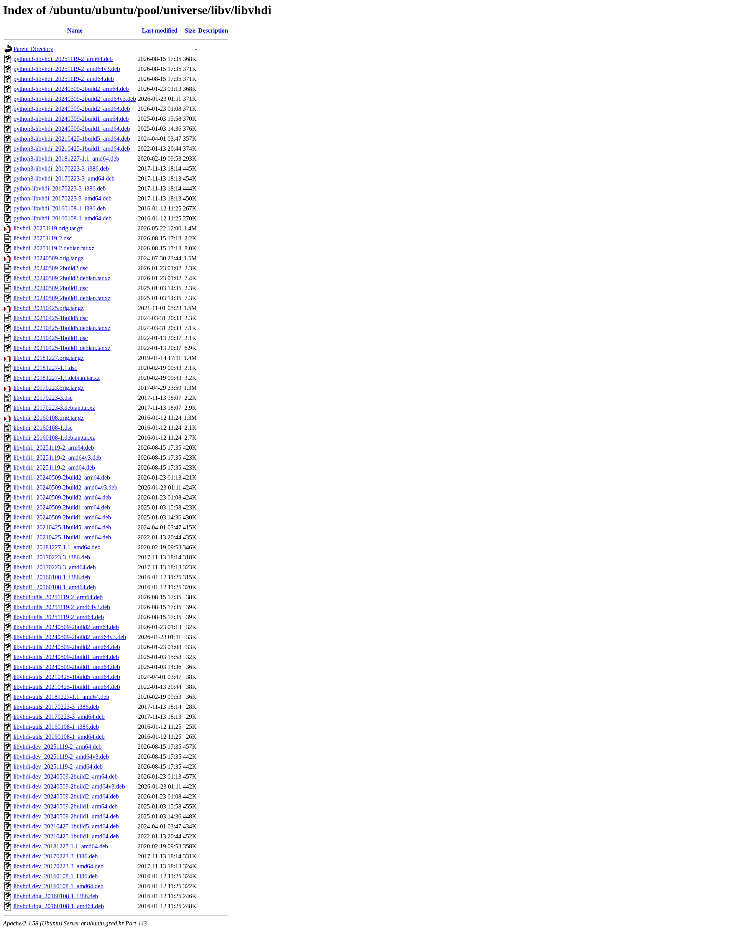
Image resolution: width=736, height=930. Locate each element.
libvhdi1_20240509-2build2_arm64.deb (61, 477)
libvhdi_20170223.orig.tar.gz (48, 387)
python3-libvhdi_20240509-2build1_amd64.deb (71, 128)
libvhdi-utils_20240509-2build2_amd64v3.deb (69, 637)
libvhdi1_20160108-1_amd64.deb (54, 587)
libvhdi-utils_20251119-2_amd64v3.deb (61, 607)
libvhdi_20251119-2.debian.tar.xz (53, 248)
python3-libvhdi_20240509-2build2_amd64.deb (71, 108)
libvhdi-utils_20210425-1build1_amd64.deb (66, 687)
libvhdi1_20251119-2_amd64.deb (54, 467)
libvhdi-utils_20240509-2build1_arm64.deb (66, 657)
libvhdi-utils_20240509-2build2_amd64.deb (66, 647)
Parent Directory (33, 49)
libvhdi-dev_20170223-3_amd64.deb (58, 866)
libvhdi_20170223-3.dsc (42, 397)
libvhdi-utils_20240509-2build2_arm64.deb (66, 627)
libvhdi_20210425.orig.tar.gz (48, 308)
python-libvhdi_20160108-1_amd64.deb (62, 218)
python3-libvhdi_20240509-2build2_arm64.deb (71, 88)
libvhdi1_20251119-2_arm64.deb (53, 447)
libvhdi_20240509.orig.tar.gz (48, 258)
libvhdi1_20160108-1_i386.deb (51, 577)
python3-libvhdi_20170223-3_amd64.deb (64, 178)
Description (213, 30)
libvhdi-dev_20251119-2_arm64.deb (57, 746)
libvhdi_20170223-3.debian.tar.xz (54, 407)
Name (74, 30)
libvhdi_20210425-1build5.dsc (50, 318)
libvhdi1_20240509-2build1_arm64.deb (61, 507)
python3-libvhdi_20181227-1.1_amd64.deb (66, 158)
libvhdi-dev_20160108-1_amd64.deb (58, 886)
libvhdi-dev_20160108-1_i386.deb (55, 876)
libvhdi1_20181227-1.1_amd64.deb (56, 547)
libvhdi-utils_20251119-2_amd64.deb (58, 617)
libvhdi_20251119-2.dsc (42, 238)
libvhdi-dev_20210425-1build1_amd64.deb (66, 836)
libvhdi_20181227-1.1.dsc (45, 368)
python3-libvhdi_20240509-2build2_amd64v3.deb (74, 98)
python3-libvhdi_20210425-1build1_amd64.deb (71, 148)
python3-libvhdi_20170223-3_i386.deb (61, 168)
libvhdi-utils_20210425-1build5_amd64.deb (66, 677)
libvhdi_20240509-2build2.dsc (50, 268)
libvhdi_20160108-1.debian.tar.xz (54, 437)
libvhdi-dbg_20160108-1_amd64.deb (58, 906)
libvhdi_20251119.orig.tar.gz (48, 228)
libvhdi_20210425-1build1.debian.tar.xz (61, 348)
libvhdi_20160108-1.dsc (42, 427)
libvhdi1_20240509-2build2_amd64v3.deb (65, 487)
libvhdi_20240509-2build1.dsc (50, 288)
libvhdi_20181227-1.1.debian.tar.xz (56, 378)
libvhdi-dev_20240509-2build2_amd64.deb (66, 796)
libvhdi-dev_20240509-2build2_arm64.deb (65, 776)
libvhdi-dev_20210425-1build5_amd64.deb (66, 826)
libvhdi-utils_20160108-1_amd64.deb (59, 736)
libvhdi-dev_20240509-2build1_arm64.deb (65, 806)
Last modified (159, 30)
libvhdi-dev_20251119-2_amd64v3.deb (61, 756)
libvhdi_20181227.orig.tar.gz (48, 358)
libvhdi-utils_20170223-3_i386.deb (56, 706)
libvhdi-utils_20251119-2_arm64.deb (58, 597)
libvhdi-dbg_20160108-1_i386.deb (55, 896)
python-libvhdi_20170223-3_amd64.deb (62, 198)
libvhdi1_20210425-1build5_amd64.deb (62, 527)
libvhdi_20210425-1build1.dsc (50, 338)
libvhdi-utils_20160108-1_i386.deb (56, 726)
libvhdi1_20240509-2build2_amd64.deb (62, 497)
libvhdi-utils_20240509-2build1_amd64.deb (66, 667)
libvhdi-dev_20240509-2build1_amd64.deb (66, 816)
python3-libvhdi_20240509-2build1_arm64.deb (71, 118)
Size (190, 30)
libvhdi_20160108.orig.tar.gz (48, 417)
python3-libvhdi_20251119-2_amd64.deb (63, 79)
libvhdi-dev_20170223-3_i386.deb (55, 856)
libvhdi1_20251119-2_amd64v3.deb (57, 457)
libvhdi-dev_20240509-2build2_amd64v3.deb (69, 786)
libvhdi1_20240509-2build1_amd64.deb (62, 517)
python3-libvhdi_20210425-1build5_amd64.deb (71, 138)
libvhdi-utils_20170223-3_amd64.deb (59, 716)
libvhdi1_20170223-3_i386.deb (51, 557)
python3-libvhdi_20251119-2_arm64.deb (63, 59)
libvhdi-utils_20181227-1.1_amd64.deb (61, 696)
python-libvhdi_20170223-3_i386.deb (59, 188)
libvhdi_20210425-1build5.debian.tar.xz (61, 328)
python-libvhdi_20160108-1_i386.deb (59, 208)
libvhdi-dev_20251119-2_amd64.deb (58, 766)
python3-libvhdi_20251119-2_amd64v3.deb (66, 69)
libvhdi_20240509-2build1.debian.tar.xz (61, 298)
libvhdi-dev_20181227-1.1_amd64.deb (60, 846)
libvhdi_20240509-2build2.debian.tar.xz (61, 278)
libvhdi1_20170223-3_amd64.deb (54, 567)
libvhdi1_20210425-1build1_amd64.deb (62, 537)
